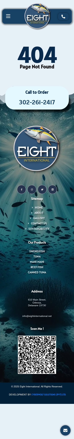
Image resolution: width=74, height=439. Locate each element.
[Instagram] (31, 189)
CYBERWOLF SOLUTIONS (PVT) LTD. (48, 394)
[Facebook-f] (21, 189)
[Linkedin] (52, 189)
